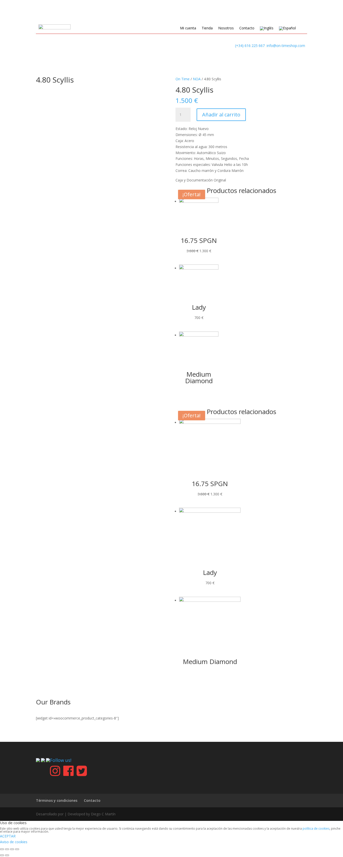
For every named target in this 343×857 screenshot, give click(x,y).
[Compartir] (7, 849)
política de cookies (316, 828)
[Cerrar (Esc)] (2, 849)
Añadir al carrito (221, 114)
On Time (183, 79)
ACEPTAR (8, 836)
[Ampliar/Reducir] (17, 849)
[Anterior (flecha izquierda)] (2, 855)
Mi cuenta (188, 28)
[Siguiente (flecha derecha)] (7, 855)
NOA (197, 79)
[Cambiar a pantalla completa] (12, 849)
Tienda (207, 28)
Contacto (246, 28)
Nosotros (226, 28)
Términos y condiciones (56, 800)
